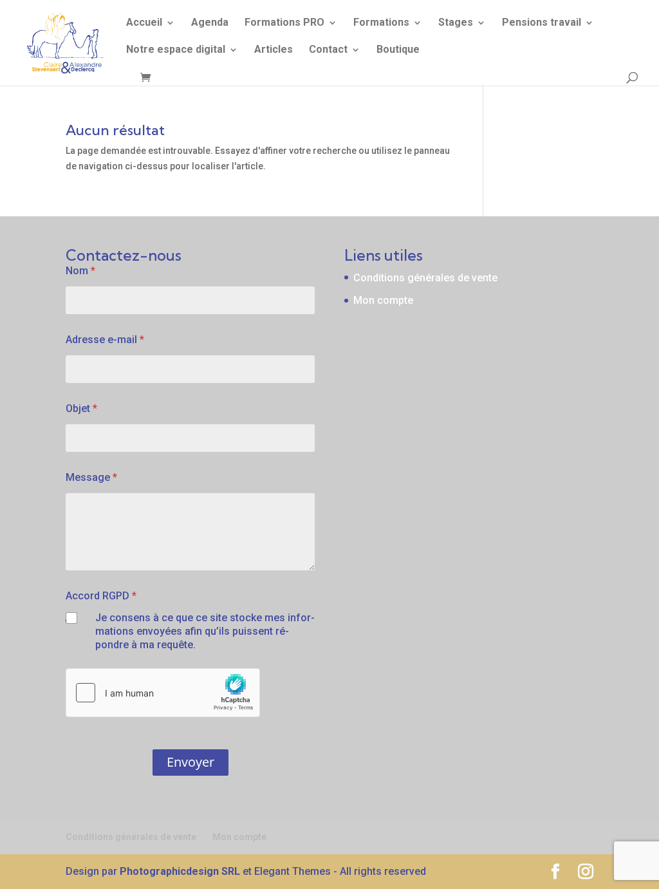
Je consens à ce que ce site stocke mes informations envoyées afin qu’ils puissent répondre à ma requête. (205, 631)
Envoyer (190, 762)
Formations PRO (284, 23)
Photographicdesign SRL (180, 871)
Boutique (398, 50)
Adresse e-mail (105, 339)
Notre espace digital (175, 50)
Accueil (144, 23)
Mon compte (383, 300)
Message (91, 477)
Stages (455, 23)
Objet (81, 408)
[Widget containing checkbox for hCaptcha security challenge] (163, 692)
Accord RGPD (101, 596)
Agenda (209, 23)
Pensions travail (541, 23)
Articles (273, 50)
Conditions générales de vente (425, 278)
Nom (80, 271)
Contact (328, 50)
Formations (381, 23)
